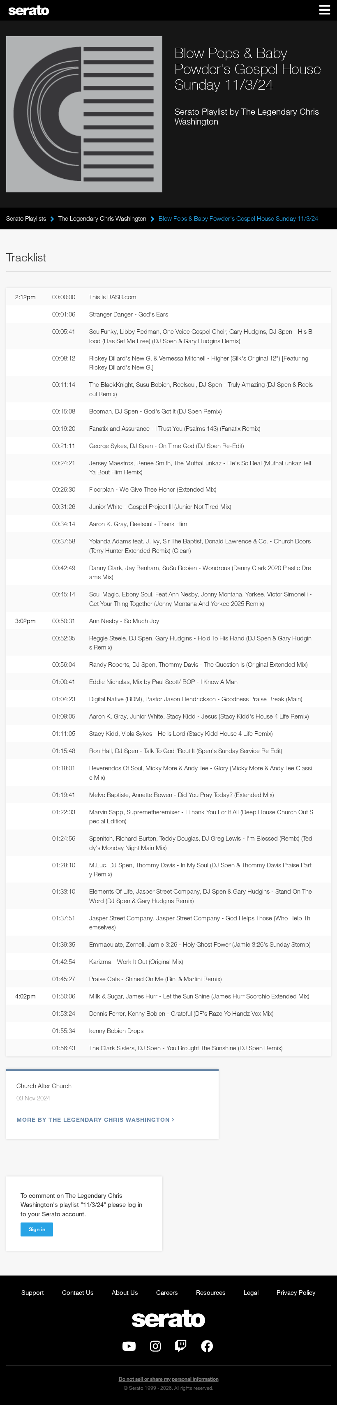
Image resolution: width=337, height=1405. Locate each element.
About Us (125, 1292)
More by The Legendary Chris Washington (93, 1119)
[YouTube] (129, 1348)
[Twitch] (181, 1348)
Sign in (37, 1229)
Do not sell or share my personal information (169, 1379)
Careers (167, 1292)
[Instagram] (155, 1348)
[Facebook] (207, 1348)
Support (32, 1292)
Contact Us (78, 1292)
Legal (251, 1292)
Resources (211, 1292)
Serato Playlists (26, 218)
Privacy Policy (296, 1292)
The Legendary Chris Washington (102, 218)
